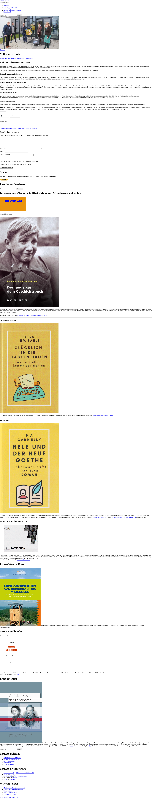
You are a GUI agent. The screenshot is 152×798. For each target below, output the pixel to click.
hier (18, 674)
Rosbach (14, 777)
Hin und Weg (7, 9)
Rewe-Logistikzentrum (20, 776)
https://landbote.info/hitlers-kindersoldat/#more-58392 (32, 315)
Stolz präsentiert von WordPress (9, 797)
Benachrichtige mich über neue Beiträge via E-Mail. (16, 164)
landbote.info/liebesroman (100, 517)
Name (2, 151)
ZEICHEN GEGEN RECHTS (12, 758)
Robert (5, 774)
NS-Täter (12, 774)
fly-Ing (5, 779)
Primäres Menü (4, 2)
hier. (11, 627)
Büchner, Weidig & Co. (10, 7)
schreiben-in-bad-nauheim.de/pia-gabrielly (124, 517)
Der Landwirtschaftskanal (11, 792)
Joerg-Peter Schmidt (13, 58)
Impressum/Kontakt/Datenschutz (13, 10)
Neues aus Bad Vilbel (10, 794)
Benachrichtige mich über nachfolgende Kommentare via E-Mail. (20, 161)
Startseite (6, 5)
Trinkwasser (12, 779)
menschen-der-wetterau (23, 560)
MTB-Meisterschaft (9, 761)
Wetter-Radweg (8, 791)
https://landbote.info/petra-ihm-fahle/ (103, 415)
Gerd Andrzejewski (9, 773)
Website (2, 158)
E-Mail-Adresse (5, 154)
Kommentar (4, 148)
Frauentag (8, 128)
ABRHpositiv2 (8, 776)
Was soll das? (7, 12)
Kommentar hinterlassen (26, 58)
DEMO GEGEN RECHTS (11, 759)
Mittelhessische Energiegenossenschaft (14, 788)
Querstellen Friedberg (26, 128)
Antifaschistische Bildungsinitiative (13, 789)
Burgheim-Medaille (9, 764)
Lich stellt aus (7, 762)
